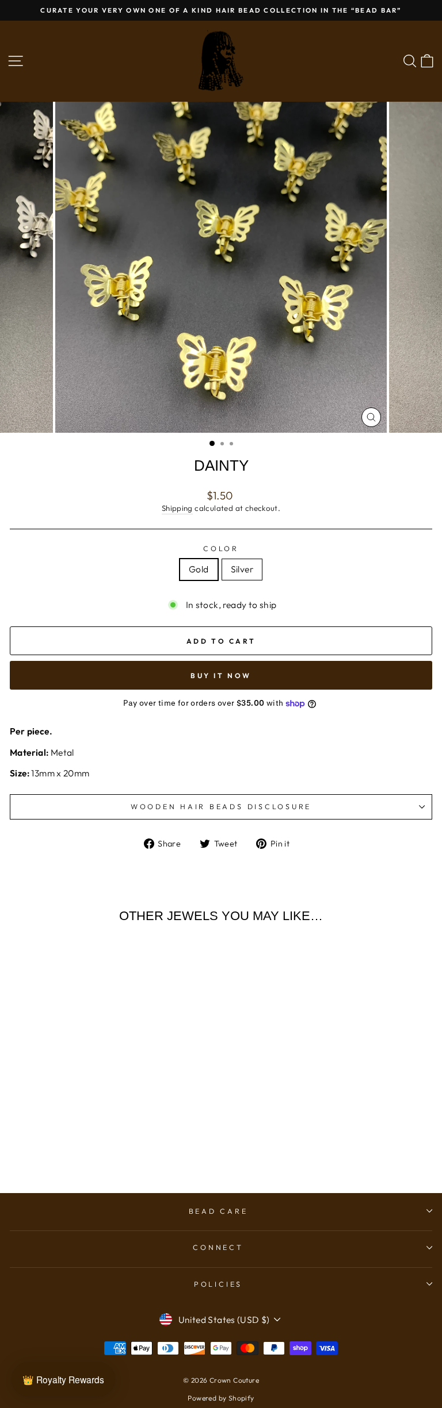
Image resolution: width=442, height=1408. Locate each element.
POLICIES (218, 1283)
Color (221, 548)
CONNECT (218, 1247)
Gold (199, 569)
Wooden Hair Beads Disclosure (221, 806)
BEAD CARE (218, 1210)
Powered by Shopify (221, 1398)
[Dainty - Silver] (97, 1139)
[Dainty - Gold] (84, 1139)
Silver (242, 569)
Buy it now (221, 675)
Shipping (177, 508)
